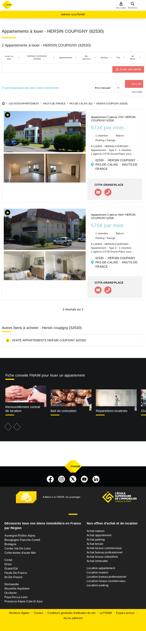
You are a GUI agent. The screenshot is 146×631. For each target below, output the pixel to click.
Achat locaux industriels (102, 556)
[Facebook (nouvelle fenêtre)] (50, 479)
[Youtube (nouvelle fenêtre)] (84, 479)
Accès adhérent (73, 618)
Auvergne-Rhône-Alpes (19, 535)
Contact (38, 612)
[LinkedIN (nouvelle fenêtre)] (96, 479)
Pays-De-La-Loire (16, 597)
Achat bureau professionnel (105, 552)
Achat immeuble (97, 561)
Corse (8, 559)
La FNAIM (106, 612)
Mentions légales (19, 612)
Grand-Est (11, 568)
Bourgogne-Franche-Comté (22, 539)
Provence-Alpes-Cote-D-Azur (23, 601)
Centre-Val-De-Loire (17, 548)
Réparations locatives (111, 411)
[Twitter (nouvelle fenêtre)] (73, 479)
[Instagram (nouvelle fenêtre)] (61, 479)
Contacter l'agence (98, 192)
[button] (8, 115)
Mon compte (121, 8)
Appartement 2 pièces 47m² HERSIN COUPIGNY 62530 (113, 119)
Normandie (11, 584)
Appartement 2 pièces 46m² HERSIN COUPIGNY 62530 (113, 216)
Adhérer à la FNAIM (73, 14)
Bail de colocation (64, 411)
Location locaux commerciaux (106, 581)
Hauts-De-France (15, 572)
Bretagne (10, 544)
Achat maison (96, 530)
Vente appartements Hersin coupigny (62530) (49, 340)
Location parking (97, 585)
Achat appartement (99, 535)
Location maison (97, 572)
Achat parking (96, 539)
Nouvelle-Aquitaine (17, 588)
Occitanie (10, 592)
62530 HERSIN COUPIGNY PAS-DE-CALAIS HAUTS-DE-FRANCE (116, 164)
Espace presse (125, 612)
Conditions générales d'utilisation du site (71, 612)
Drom (8, 564)
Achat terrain (95, 543)
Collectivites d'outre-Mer (20, 552)
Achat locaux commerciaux (104, 548)
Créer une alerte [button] (130, 69)
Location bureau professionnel (106, 576)
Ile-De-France (13, 577)
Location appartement (101, 568)
